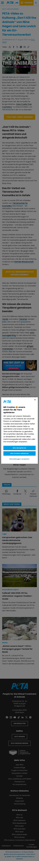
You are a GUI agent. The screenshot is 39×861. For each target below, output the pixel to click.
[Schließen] (35, 399)
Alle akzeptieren (19, 448)
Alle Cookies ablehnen (19, 453)
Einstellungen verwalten (19, 459)
